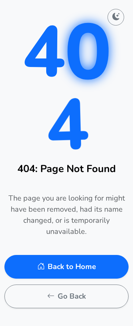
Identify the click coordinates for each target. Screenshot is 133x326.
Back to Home (72, 267)
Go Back (72, 296)
